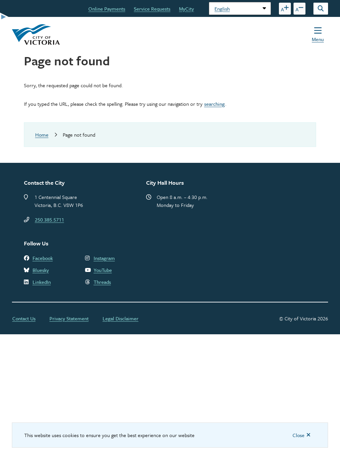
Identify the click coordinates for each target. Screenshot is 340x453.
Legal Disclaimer (120, 318)
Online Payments (106, 8)
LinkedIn (42, 282)
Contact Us (24, 318)
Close (298, 435)
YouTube (103, 270)
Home (41, 134)
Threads (102, 282)
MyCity (186, 8)
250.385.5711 (49, 219)
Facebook (43, 258)
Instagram (104, 258)
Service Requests (152, 8)
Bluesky (41, 270)
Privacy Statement (69, 318)
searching (214, 103)
